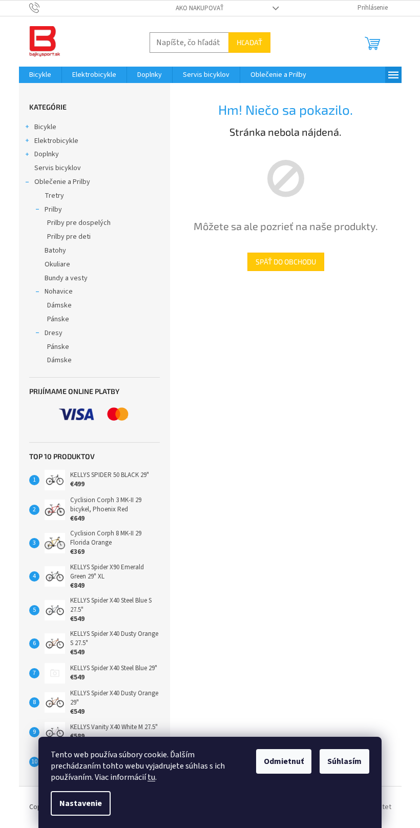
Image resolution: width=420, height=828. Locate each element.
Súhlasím (344, 761)
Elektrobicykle (56, 141)
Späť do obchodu (286, 261)
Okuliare (57, 264)
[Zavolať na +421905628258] (44, 7)
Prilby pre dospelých (79, 223)
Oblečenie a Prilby (62, 182)
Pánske (58, 319)
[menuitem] (40, 75)
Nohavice (59, 291)
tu (151, 777)
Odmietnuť (284, 761)
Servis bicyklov (57, 168)
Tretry (54, 196)
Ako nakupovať (200, 8)
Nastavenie (80, 803)
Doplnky (46, 154)
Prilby (53, 209)
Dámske (59, 305)
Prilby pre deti (69, 237)
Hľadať (249, 42)
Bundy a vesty (66, 278)
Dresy (53, 333)
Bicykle (45, 127)
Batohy (55, 250)
